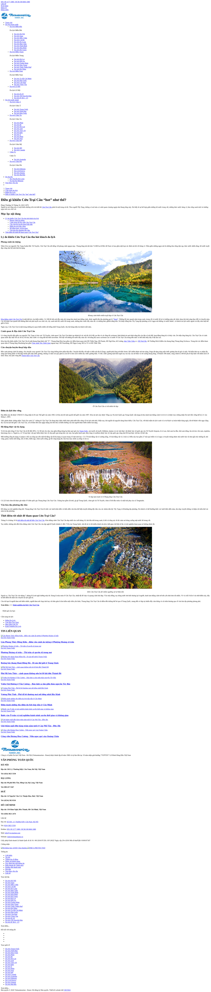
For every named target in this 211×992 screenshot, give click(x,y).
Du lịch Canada (19, 150)
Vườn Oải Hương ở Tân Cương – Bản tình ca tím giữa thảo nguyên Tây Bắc (35, 684)
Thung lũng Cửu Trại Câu (30, 355)
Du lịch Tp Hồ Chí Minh (22, 79)
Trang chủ (8, 23)
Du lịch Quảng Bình (21, 63)
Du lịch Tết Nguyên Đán (22, 96)
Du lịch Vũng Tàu (20, 84)
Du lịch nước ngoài (12, 100)
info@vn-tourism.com (12, 833)
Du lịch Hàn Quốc (20, 113)
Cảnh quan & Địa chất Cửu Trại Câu (22, 222)
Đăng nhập (5, 10)
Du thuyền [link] (9, 177)
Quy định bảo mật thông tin (14, 863)
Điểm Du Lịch (10, 620)
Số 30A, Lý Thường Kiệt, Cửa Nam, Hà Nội (22, 822)
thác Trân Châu (129, 341)
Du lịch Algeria (19, 173)
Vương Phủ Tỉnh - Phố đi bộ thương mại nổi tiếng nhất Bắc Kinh (30, 694)
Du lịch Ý (17, 135)
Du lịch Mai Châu (20, 44)
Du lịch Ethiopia (19, 169)
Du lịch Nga (18, 139)
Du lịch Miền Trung (17, 52)
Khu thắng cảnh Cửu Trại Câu (11, 319)
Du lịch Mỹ (18, 148)
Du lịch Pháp (18, 123)
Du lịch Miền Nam (16, 71)
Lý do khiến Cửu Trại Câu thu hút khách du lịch (22, 218)
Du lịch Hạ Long (20, 42)
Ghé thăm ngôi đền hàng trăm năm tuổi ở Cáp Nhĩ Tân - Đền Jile (31, 726)
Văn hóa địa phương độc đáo (20, 230)
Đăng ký (4, 8)
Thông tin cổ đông (11, 859)
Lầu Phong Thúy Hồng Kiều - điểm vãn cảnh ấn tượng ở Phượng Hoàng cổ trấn (37, 642)
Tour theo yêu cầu (11, 183)
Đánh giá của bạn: (9, 611)
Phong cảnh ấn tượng (17, 220)
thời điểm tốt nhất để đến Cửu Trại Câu (31, 520)
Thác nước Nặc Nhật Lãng (41, 343)
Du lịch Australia (20, 159)
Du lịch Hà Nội (19, 34)
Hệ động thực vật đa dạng (19, 228)
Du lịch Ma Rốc (19, 175)
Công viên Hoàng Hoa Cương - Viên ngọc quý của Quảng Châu (30, 736)
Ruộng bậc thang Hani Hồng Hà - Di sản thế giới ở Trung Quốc (30, 663)
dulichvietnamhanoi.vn (15, 837)
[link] (36, 848)
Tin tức (7, 857)
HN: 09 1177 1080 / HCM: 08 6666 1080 (15, 2)
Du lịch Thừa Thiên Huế (22, 67)
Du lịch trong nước (11, 24)
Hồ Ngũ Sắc (142, 341)
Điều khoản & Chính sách (14, 865)
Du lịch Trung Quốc (21, 109)
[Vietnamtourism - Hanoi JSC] (16, 19)
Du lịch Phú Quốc (20, 81)
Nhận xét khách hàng (12, 861)
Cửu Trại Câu (47, 207)
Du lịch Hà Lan (19, 127)
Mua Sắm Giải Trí (11, 624)
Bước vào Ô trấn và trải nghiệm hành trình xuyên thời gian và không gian (34, 715)
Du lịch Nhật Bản (20, 111)
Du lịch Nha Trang (20, 65)
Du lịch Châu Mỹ (16, 140)
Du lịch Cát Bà (19, 40)
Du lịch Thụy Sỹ (20, 131)
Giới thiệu (8, 855)
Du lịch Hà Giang (20, 50)
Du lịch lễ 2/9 (19, 94)
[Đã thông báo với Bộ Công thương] (14, 848)
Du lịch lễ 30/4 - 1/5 (21, 98)
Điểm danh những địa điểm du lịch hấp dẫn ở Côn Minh (26, 705)
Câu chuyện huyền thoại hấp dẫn (21, 224)
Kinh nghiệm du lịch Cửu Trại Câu (26, 605)
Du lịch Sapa (18, 36)
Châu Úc (13, 152)
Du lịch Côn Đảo (20, 82)
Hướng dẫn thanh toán (13, 867)
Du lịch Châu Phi (16, 161)
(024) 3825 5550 (10, 825)
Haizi (115, 319)
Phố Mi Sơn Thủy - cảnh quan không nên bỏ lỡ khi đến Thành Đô (31, 673)
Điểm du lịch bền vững (18, 226)
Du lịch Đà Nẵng (20, 69)
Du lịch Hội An (19, 61)
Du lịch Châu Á (15, 102)
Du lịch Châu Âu (16, 115)
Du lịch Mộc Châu (20, 38)
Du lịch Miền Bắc (16, 26)
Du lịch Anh (18, 129)
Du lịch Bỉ (17, 125)
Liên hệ (3, 4)
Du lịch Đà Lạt (19, 59)
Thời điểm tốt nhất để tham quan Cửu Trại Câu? (22, 232)
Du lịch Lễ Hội (15, 86)
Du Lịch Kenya (19, 171)
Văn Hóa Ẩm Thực (12, 622)
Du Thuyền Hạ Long (17, 179)
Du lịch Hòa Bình (20, 48)
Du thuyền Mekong (16, 181)
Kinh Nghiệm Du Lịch (13, 626)
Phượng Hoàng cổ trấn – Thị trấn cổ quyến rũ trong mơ (26, 652)
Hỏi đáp (8, 869)
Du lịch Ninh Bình (20, 46)
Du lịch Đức (18, 133)
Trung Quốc (83, 431)
